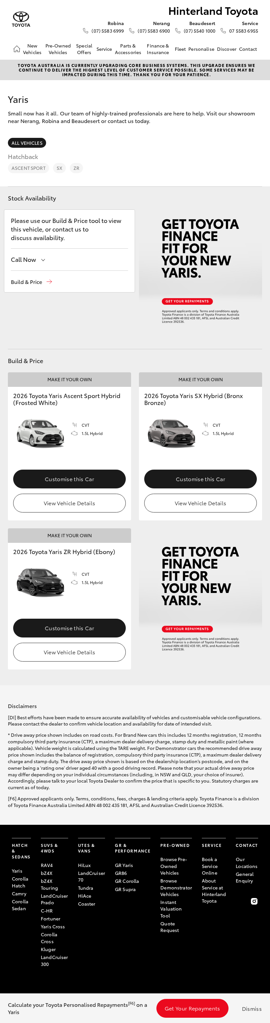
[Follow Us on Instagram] (254, 901)
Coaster (86, 903)
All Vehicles (27, 143)
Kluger (48, 949)
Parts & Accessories (128, 48)
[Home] (17, 49)
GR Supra (125, 889)
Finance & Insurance (158, 48)
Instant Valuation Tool (171, 909)
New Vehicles (32, 48)
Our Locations (246, 862)
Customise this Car (69, 478)
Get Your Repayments (192, 1008)
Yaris (17, 870)
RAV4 (47, 865)
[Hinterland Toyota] (21, 19)
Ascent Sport (28, 168)
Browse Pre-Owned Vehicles (173, 866)
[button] (31, 282)
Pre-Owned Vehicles (58, 48)
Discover (226, 49)
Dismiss (252, 1008)
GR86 (121, 873)
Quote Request (169, 926)
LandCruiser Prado (54, 899)
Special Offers (84, 48)
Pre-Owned (175, 845)
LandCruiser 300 (54, 960)
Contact (248, 49)
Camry (19, 893)
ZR (76, 168)
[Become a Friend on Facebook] (240, 901)
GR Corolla (127, 881)
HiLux (84, 865)
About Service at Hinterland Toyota (214, 890)
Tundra (86, 887)
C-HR (47, 910)
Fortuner (50, 918)
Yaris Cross (53, 926)
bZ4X (47, 873)
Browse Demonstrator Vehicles (176, 887)
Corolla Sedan (20, 904)
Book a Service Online (210, 866)
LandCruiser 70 (91, 876)
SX (59, 168)
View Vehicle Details (69, 503)
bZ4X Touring (49, 884)
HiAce (85, 895)
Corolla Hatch (20, 881)
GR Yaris (124, 865)
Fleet (180, 49)
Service (104, 49)
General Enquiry (245, 877)
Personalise (201, 49)
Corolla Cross (49, 937)
